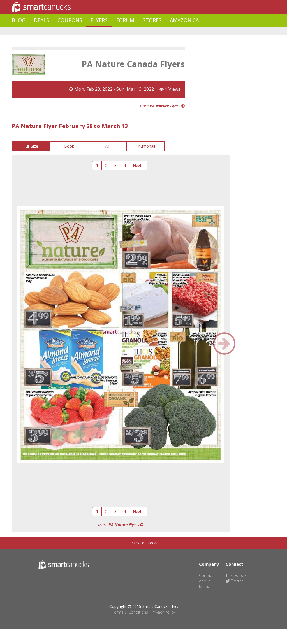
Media (204, 586)
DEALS (41, 20)
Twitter (236, 581)
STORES (152, 20)
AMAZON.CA (184, 20)
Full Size (31, 146)
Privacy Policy (163, 612)
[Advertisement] (114, 31)
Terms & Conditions (130, 612)
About (204, 581)
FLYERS (99, 20)
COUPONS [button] (69, 20)
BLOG (19, 20)
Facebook (236, 575)
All (107, 146)
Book (69, 146)
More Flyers (160, 105)
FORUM (125, 20)
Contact (206, 575)
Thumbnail (145, 146)
